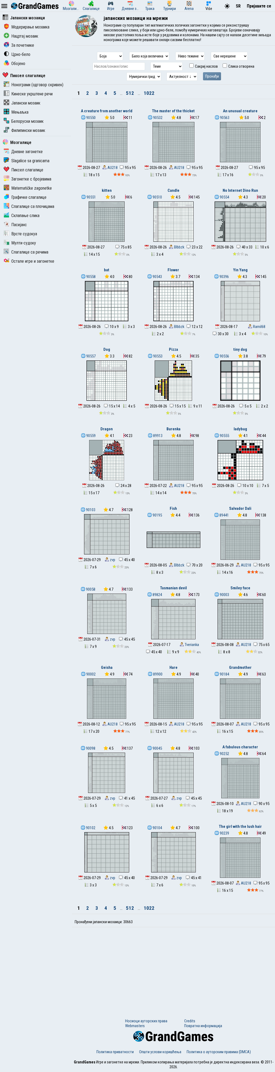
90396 (224, 276)
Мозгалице (20, 142)
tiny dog (240, 349)
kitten (107, 190)
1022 (149, 93)
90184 (224, 674)
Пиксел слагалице (27, 75)
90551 (91, 197)
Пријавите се (259, 6)
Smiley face (240, 588)
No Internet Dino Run (240, 190)
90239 (224, 833)
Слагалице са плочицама (32, 206)
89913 (157, 435)
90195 (157, 515)
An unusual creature (240, 111)
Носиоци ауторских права (146, 1021)
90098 (90, 748)
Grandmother (240, 667)
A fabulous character (240, 747)
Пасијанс (19, 224)
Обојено (18, 63)
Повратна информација (203, 1025)
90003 (224, 594)
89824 (157, 594)
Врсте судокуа (24, 233)
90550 (90, 117)
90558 (90, 276)
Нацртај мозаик (24, 36)
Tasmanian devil (173, 588)
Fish (173, 508)
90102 (90, 827)
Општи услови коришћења (160, 1051)
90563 (224, 117)
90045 (157, 748)
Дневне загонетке (27, 151)
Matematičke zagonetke (31, 188)
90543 (157, 276)
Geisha (107, 667)
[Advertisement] (173, 967)
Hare (173, 667)
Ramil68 (258, 326)
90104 (157, 827)
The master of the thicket (173, 111)
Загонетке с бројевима (31, 179)
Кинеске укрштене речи (32, 93)
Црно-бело (20, 54)
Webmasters (135, 1025)
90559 (90, 435)
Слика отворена (240, 66)
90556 (224, 356)
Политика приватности (115, 1051)
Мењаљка (19, 112)
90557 (90, 356)
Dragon (106, 429)
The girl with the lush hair (240, 826)
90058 (90, 589)
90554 (224, 197)
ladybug (240, 429)
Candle (173, 190)
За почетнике (22, 45)
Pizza (173, 349)
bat (106, 270)
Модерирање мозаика (30, 27)
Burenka (173, 429)
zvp (112, 559)
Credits (189, 1021)
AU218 (112, 167)
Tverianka (191, 644)
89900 (157, 674)
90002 (90, 674)
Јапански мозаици (27, 17)
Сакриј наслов (206, 66)
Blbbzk (178, 247)
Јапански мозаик (25, 103)
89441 (224, 515)
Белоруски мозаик (27, 121)
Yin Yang (240, 270)
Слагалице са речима (29, 252)
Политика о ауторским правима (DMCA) (219, 1051)
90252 (224, 753)
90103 (90, 509)
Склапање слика (25, 215)
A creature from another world (106, 111)
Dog (106, 349)
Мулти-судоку (23, 243)
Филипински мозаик (28, 130)
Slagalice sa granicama (30, 160)
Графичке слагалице (28, 197)
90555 (224, 435)
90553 (157, 356)
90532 (157, 117)
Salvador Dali (240, 508)
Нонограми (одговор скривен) (37, 84)
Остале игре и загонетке (32, 261)
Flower (173, 270)
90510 (157, 197)
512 (130, 93)
